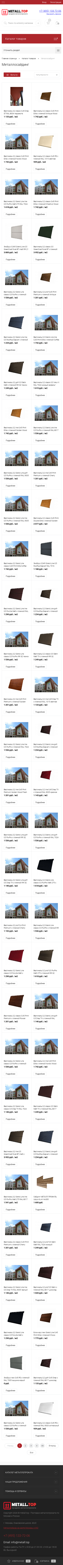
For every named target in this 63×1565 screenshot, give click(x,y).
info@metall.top (20, 1542)
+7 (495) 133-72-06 (50, 10)
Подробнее (10, 124)
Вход (44, 2)
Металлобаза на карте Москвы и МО (21, 1528)
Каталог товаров (15, 38)
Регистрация (55, 2)
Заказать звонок (53, 14)
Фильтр (14, 75)
